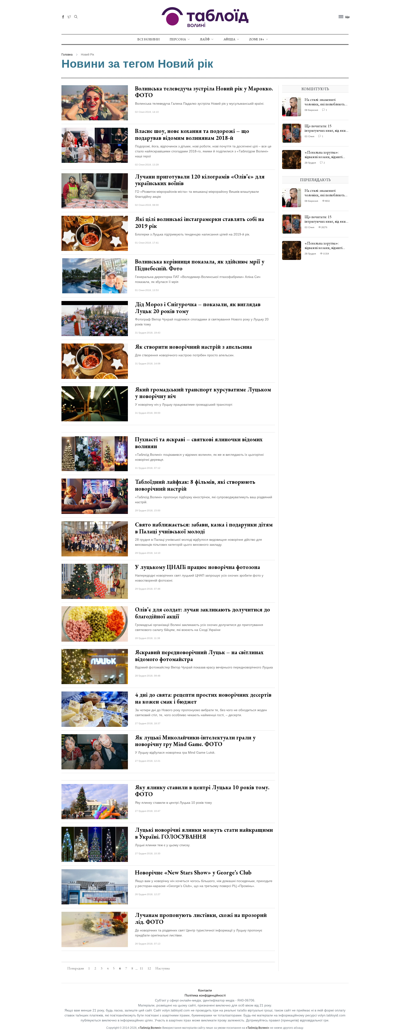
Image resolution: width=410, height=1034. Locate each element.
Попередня (75, 968)
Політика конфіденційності (205, 995)
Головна (67, 54)
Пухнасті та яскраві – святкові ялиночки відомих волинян (199, 443)
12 (149, 968)
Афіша (229, 39)
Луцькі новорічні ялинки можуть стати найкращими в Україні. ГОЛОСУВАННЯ (204, 833)
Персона (178, 39)
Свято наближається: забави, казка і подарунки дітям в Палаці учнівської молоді (204, 528)
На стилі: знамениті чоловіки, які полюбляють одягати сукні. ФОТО (325, 104)
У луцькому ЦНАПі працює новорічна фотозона (197, 567)
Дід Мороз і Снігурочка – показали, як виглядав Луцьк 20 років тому (198, 308)
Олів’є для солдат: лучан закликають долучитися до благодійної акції (202, 613)
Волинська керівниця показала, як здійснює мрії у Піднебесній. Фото (199, 265)
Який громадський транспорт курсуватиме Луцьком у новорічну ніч (203, 393)
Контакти (205, 990)
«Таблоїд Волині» (150, 1027)
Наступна (162, 968)
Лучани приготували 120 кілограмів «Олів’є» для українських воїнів (200, 180)
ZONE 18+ (256, 39)
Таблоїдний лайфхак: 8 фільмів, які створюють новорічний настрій (195, 485)
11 (141, 968)
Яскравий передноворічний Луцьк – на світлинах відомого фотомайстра (199, 656)
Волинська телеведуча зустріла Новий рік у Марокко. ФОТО (204, 92)
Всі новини (148, 39)
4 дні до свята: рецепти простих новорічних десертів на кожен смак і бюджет (203, 698)
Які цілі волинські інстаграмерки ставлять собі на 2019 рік (199, 222)
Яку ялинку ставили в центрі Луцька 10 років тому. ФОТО (202, 791)
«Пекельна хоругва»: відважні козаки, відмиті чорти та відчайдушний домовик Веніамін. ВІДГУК (326, 159)
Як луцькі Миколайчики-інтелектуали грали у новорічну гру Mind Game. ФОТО (195, 741)
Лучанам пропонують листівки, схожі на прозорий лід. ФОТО (201, 918)
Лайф (205, 39)
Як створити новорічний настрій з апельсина (193, 346)
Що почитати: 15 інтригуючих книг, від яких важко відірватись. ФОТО (326, 130)
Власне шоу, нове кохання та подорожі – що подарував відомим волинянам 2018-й (192, 134)
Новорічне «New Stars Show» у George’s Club (193, 872)
